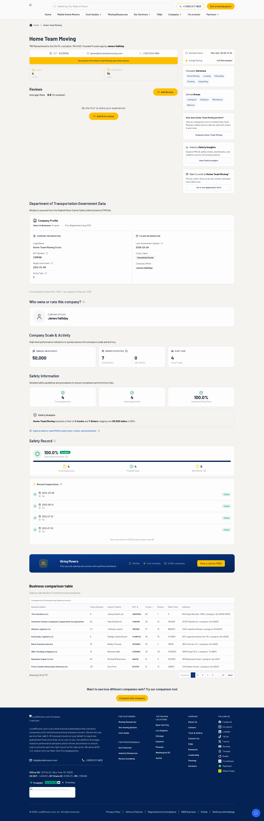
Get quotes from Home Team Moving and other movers (103, 60)
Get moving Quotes (128, 727)
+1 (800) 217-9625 (192, 6)
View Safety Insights (208, 160)
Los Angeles (162, 730)
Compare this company (132, 698)
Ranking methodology (224, 811)
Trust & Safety (195, 733)
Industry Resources (128, 753)
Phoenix (159, 747)
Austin (159, 758)
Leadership (193, 755)
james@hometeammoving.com (106, 53)
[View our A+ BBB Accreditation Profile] (52, 792)
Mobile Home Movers (68, 14)
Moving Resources (118, 14)
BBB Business (188, 811)
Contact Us (193, 738)
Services (192, 766)
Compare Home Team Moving (208, 135)
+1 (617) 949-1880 (151, 53)
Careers (192, 727)
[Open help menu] (256, 813)
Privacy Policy (113, 811)
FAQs (159, 14)
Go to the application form (208, 187)
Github (204, 811)
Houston (160, 741)
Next (230, 675)
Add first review (105, 116)
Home (48, 14)
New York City (162, 725)
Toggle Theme (7, 819)
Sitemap (192, 760)
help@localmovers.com (45, 760)
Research (193, 749)
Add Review (167, 92)
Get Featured (125, 747)
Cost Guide (124, 733)
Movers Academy (127, 758)
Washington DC (163, 752)
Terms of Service (134, 811)
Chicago (160, 736)
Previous (185, 675)
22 (223, 675)
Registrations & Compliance (162, 811)
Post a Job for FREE (211, 563)
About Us (192, 722)
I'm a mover (194, 14)
